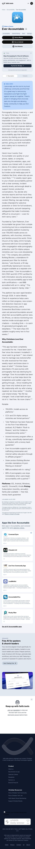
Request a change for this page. (12, 514)
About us (10, 769)
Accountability (11, 9)
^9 (21, 354)
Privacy (12, 844)
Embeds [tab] (25, 76)
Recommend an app (14, 771)
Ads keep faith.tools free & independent (17, 70)
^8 (25, 284)
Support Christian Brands (15, 801)
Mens (23, 33)
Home (3, 9)
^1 (11, 147)
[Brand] (17, 746)
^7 (14, 271)
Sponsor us (11, 780)
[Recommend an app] (28, 3)
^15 (29, 478)
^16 (13, 177)
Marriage (29, 33)
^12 (25, 432)
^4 (6, 254)
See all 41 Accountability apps (12, 626)
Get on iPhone (19, 37)
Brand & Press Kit (13, 782)
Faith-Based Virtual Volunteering (17, 798)
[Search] (31, 3)
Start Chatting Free (8, 663)
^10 (14, 365)
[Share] (26, 29)
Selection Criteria (13, 774)
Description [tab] (11, 76)
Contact (19, 844)
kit (23, 844)
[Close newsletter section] (31, 699)
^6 (9, 262)
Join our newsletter (13, 710)
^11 (24, 390)
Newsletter (11, 777)
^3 (29, 287)
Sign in (28, 844)
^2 (11, 177)
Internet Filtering (16, 33)
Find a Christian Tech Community (17, 793)
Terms (6, 844)
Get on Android (18, 42)
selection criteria (19, 528)
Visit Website (19, 46)
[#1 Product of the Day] (17, 822)
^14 (22, 456)
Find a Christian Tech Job (15, 795)
